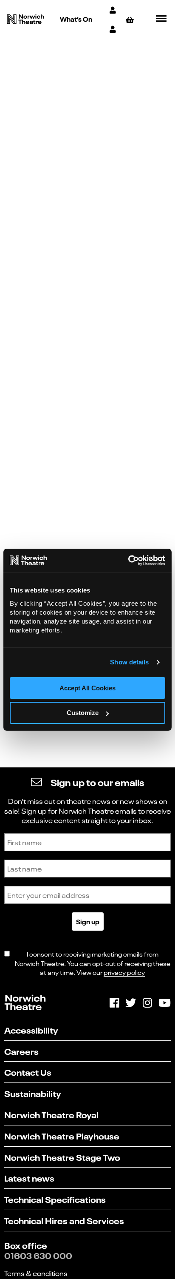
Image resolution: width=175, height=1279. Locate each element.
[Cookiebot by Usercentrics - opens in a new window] (128, 560)
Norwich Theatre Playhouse (61, 1135)
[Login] (113, 28)
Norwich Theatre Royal (51, 1114)
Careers (21, 1051)
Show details (129, 662)
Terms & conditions (36, 1273)
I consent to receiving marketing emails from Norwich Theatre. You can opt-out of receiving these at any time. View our (92, 963)
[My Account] (113, 9)
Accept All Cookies (87, 688)
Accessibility (31, 1029)
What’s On (76, 18)
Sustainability (32, 1093)
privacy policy (124, 972)
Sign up (87, 921)
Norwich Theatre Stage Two (62, 1156)
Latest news (29, 1177)
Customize (83, 712)
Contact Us (27, 1071)
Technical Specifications (55, 1199)
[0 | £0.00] (131, 19)
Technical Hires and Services (64, 1220)
